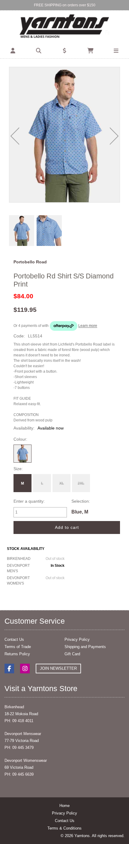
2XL (81, 483)
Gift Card (72, 654)
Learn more (87, 326)
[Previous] (14, 136)
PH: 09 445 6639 (19, 774)
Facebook (9, 668)
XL (61, 483)
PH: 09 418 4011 (18, 720)
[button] (13, 50)
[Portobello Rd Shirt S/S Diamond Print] (64, 135)
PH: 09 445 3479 (19, 747)
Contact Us (14, 639)
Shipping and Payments (85, 646)
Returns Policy (17, 654)
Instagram (25, 668)
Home (64, 805)
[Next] (114, 136)
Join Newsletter (58, 668)
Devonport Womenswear (25, 760)
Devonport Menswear (22, 733)
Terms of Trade (17, 646)
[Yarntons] (65, 27)
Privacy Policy (77, 639)
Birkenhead (14, 707)
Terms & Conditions (64, 828)
